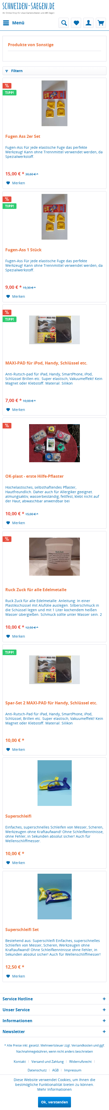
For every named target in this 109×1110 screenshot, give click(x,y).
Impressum (72, 1070)
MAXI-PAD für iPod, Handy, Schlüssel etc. (46, 363)
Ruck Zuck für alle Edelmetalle (35, 589)
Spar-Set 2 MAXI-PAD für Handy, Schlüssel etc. (51, 703)
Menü (18, 23)
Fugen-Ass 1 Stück (23, 250)
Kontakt (20, 1061)
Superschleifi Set (22, 929)
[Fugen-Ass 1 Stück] (54, 217)
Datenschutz (37, 1070)
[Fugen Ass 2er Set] (54, 103)
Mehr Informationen (54, 1089)
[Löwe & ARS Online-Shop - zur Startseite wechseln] (29, 11)
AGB (55, 1070)
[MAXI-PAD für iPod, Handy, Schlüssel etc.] (54, 330)
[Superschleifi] (54, 783)
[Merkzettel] (76, 23)
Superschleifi (18, 816)
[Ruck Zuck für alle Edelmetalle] (54, 556)
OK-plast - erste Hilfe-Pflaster (34, 476)
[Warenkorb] (101, 23)
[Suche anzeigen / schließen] (64, 23)
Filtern (16, 70)
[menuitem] (13, 23)
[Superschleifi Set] (54, 896)
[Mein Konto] (88, 23)
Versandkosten (82, 1045)
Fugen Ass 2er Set (22, 136)
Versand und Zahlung (47, 1061)
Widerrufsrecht (80, 1061)
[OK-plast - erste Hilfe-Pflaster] (54, 443)
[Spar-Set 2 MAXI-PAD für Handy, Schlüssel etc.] (54, 670)
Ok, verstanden (54, 1102)
